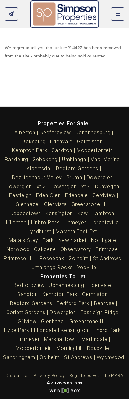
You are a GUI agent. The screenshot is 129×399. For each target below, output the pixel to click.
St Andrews (107, 258)
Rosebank (51, 258)
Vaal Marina (105, 159)
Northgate (103, 240)
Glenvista (55, 204)
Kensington (59, 213)
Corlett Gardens (25, 312)
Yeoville (86, 267)
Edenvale (61, 142)
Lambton (103, 213)
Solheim (79, 258)
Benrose (104, 303)
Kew (82, 213)
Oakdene (45, 249)
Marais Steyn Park (31, 240)
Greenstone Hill (90, 204)
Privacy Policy (49, 375)
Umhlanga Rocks (52, 267)
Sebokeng (45, 159)
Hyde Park (16, 330)
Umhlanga (74, 159)
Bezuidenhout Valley (37, 177)
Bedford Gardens (77, 168)
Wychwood (110, 357)
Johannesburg (93, 132)
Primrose (106, 249)
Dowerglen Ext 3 (26, 187)
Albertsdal (39, 168)
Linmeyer (75, 222)
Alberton (24, 132)
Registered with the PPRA (96, 375)
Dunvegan (107, 187)
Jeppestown (25, 213)
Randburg (16, 159)
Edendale (76, 195)
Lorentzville (104, 222)
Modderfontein (95, 150)
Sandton (62, 150)
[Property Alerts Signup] (11, 14)
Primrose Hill (19, 258)
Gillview (27, 321)
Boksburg (34, 142)
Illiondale (45, 330)
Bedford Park (73, 303)
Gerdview (104, 195)
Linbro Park (45, 222)
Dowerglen (100, 177)
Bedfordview (55, 132)
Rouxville (98, 348)
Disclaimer (17, 375)
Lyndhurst (39, 231)
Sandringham (19, 357)
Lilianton (16, 222)
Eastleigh (20, 195)
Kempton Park (29, 150)
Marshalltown (60, 339)
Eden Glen (48, 195)
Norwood (18, 249)
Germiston (90, 142)
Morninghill (69, 348)
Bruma (74, 177)
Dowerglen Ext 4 (70, 187)
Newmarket (72, 240)
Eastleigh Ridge (99, 312)
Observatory (75, 249)
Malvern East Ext (76, 231)
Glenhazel (28, 204)
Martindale (94, 339)
